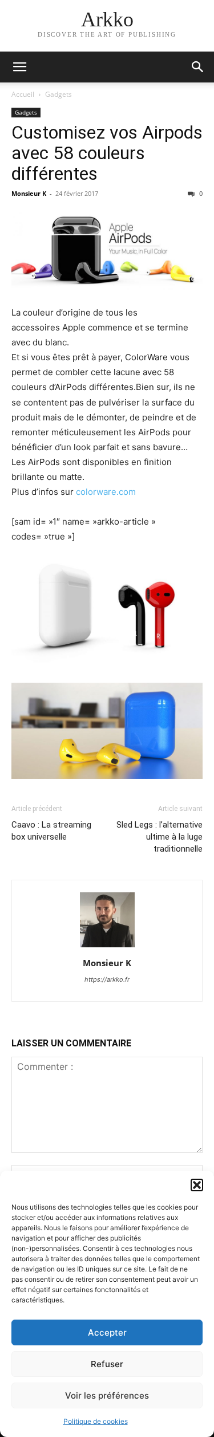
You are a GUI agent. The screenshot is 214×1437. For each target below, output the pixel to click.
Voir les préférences (107, 1395)
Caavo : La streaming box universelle (51, 831)
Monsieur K (28, 193)
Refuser (107, 1364)
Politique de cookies (95, 1421)
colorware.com (106, 491)
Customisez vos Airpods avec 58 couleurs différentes (107, 152)
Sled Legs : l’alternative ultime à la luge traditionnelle (159, 837)
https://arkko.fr (107, 979)
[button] (197, 1185)
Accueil (22, 94)
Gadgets (58, 94)
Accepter (107, 1332)
